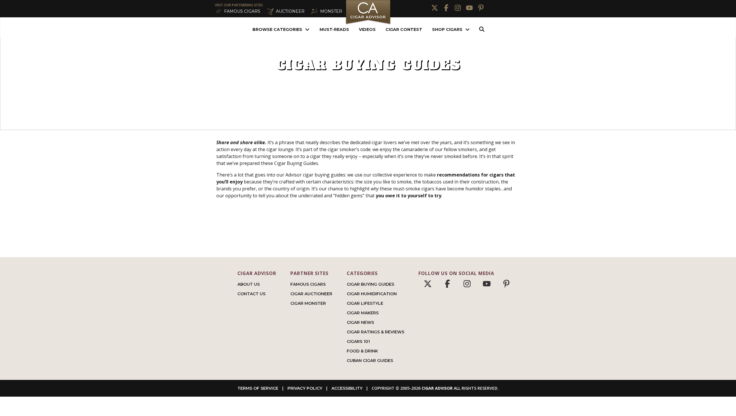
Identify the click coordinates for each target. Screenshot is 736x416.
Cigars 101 (358, 341)
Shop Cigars (447, 29)
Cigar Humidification (372, 293)
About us (248, 284)
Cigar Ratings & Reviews (375, 332)
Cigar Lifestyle (365, 303)
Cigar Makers (363, 312)
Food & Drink (362, 351)
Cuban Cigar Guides (370, 360)
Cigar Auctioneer (311, 293)
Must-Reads (334, 29)
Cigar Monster (308, 303)
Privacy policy (304, 388)
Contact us (251, 293)
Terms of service (257, 388)
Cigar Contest (403, 29)
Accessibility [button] (346, 388)
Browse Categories (277, 29)
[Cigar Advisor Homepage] (368, 23)
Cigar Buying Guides (370, 284)
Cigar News (360, 322)
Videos (367, 29)
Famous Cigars (308, 284)
